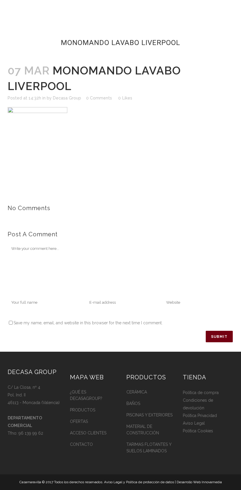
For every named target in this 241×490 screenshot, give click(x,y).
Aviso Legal (194, 423)
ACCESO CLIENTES (88, 433)
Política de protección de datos (150, 482)
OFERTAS (79, 421)
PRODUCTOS (82, 410)
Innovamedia (212, 482)
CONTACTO (81, 444)
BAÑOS (133, 403)
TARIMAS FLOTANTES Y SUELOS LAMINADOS (148, 447)
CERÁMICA (136, 392)
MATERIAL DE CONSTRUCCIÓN (142, 429)
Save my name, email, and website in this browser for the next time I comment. (88, 322)
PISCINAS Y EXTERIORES (149, 415)
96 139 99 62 (31, 433)
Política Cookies (198, 430)
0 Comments (99, 98)
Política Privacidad (200, 415)
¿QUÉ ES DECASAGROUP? (86, 395)
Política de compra (201, 392)
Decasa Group (67, 98)
